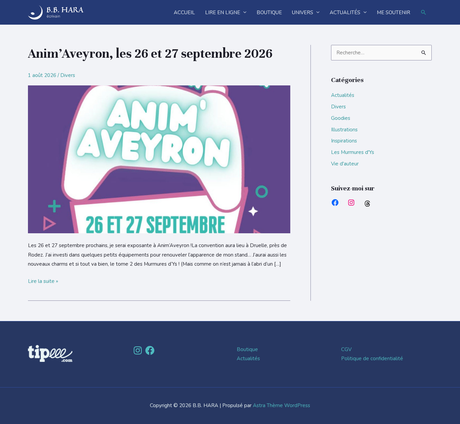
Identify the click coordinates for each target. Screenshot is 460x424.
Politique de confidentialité (372, 358)
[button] (423, 12)
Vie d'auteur (345, 163)
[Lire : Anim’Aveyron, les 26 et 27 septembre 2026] (159, 159)
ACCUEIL (184, 12)
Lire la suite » (43, 281)
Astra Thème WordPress (281, 405)
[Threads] (367, 204)
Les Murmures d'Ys (352, 152)
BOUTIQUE (269, 12)
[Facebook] (335, 202)
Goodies (340, 118)
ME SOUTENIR (393, 12)
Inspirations (344, 140)
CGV (346, 349)
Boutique (247, 349)
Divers (67, 75)
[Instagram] (351, 202)
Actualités (342, 95)
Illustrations (344, 129)
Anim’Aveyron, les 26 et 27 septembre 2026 (150, 53)
